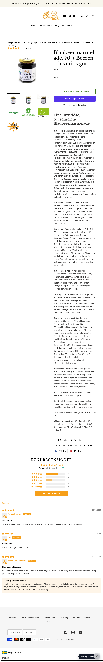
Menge (57, 77)
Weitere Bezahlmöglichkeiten (74, 105)
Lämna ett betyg (85, 445)
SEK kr (29, 632)
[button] (13, 48)
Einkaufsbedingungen (30, 617)
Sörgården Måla (68, 639)
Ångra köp (51, 621)
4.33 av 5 (58, 465)
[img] (8, 510)
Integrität (12, 617)
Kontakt (87, 617)
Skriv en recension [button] (51, 493)
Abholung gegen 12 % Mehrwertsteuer (40, 42)
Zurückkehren (49, 617)
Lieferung (63, 617)
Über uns (76, 617)
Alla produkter (13, 42)
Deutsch (14, 632)
